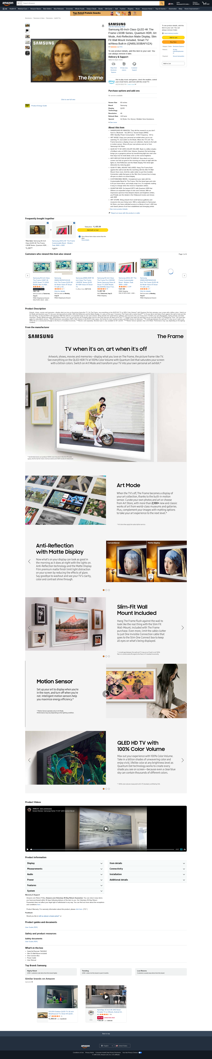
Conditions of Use (78, 1052)
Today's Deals (91, 9)
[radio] (27, 25)
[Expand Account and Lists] (189, 4)
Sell (116, 9)
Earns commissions (46, 808)
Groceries (69, 9)
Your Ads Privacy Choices (130, 1052)
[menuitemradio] (181, 849)
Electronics (28, 18)
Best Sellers (47, 9)
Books (100, 9)
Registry (130, 9)
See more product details (119, 209)
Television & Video (38, 18)
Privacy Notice (89, 1052)
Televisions (49, 18)
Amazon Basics (35, 9)
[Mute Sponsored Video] (75, 1006)
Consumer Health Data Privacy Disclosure (108, 1052)
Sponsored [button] (28, 982)
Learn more (131, 84)
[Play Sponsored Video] (106, 996)
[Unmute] (185, 849)
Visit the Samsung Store (116, 26)
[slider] (102, 849)
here (38, 904)
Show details (85, 240)
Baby (180, 9)
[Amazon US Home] (85, 1046)
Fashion (123, 9)
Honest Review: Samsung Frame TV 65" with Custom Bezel (53, 811)
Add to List (167, 63)
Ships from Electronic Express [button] (113, 70)
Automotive (173, 9)
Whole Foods (79, 9)
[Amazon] (8, 3)
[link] (64, 230)
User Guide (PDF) (31, 927)
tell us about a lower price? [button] (49, 916)
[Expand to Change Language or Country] (112, 1046)
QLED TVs (57, 18)
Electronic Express (178, 46)
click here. (79, 909)
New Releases (59, 9)
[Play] (27, 849)
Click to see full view (68, 99)
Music (138, 9)
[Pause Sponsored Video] (75, 1002)
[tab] (103, 590)
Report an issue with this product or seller (125, 213)
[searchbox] (90, 3)
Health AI (12, 9)
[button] (5, 9)
